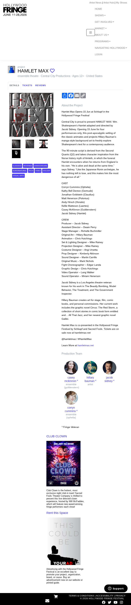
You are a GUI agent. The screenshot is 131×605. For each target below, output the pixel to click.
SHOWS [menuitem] (99, 15)
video (38, 171)
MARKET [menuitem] (100, 28)
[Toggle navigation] (90, 32)
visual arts (18, 176)
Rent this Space (57, 513)
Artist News (95, 2)
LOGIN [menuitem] (98, 54)
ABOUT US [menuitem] (101, 35)
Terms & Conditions (81, 596)
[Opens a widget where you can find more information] (116, 588)
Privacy (120, 596)
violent (46, 171)
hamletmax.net (86, 345)
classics (17, 166)
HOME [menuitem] (98, 9)
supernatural (20, 171)
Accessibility (104, 596)
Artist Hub (108, 2)
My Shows (121, 2)
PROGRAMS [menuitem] (102, 41)
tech (31, 171)
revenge (28, 166)
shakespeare (40, 166)
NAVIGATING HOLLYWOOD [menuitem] (110, 48)
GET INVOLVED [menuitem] (103, 22)
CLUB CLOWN (56, 436)
